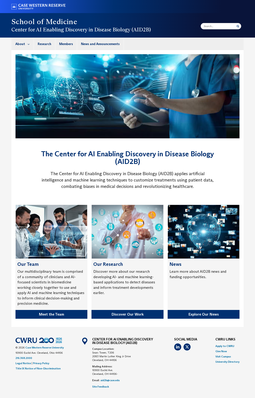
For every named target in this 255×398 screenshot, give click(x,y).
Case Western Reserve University (44, 347)
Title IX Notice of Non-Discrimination (38, 368)
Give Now (221, 351)
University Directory (227, 361)
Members (66, 44)
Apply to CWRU (224, 346)
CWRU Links (225, 339)
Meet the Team (51, 314)
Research (44, 44)
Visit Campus (223, 356)
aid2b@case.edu (110, 380)
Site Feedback (100, 386)
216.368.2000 (23, 358)
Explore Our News (203, 314)
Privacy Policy (41, 363)
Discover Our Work (127, 314)
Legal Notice (23, 363)
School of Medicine (44, 21)
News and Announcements (100, 44)
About (20, 44)
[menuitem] (22, 44)
